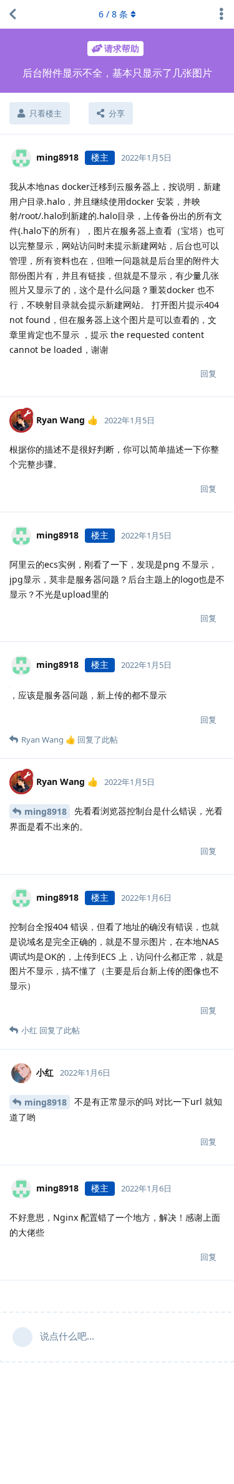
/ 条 (113, 14)
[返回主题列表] (12, 14)
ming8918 (45, 811)
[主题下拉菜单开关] (221, 14)
